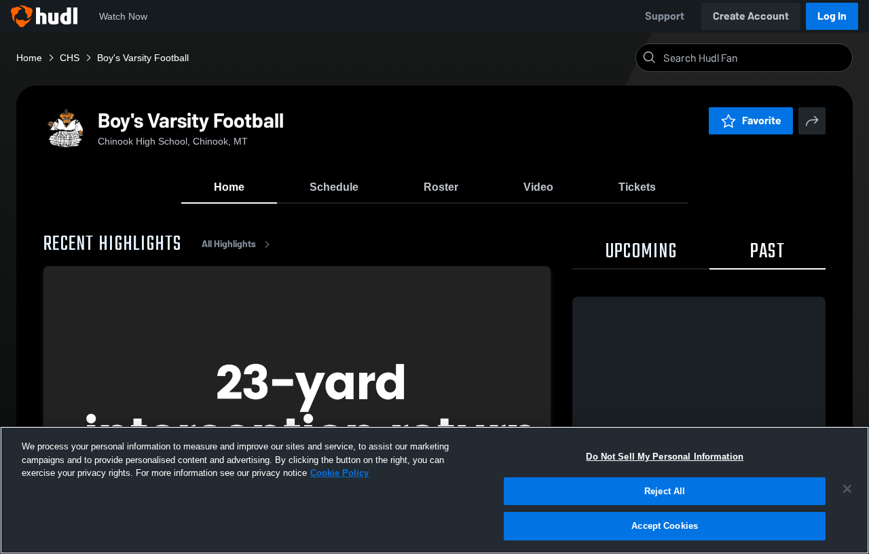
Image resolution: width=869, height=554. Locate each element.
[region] (434, 490)
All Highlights (229, 244)
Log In (832, 16)
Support (664, 16)
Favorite (761, 120)
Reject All (664, 491)
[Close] (847, 489)
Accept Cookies (664, 526)
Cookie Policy (339, 473)
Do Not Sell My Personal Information (664, 456)
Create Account (751, 16)
